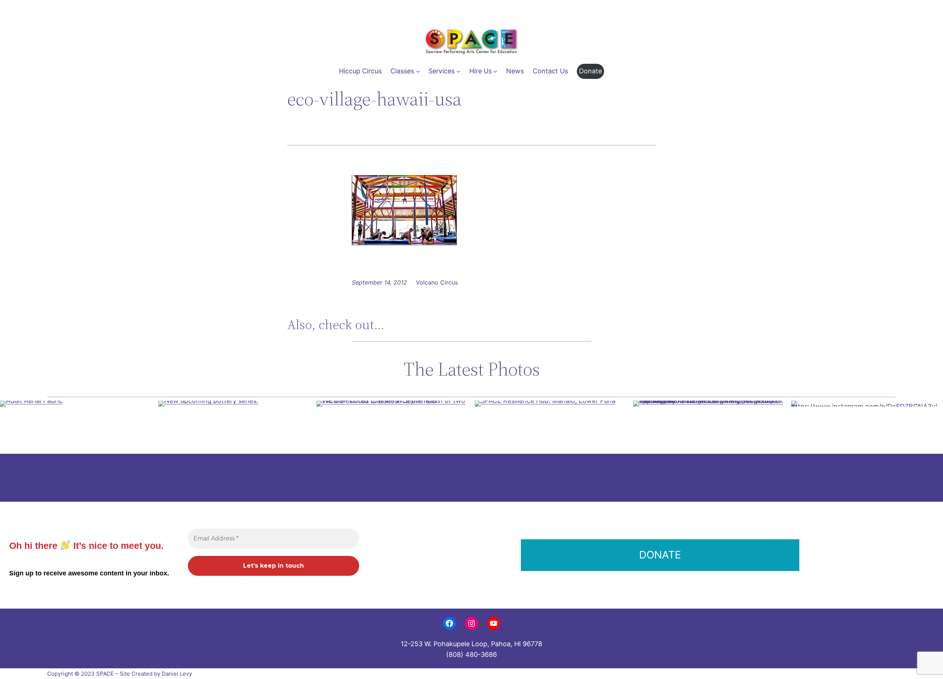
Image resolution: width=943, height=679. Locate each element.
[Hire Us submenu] (495, 71)
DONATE (660, 555)
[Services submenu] (458, 71)
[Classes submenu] (418, 71)
